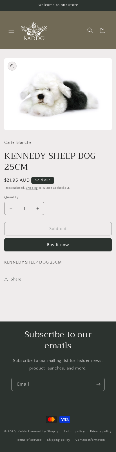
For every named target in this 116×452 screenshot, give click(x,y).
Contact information (90, 440)
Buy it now (58, 244)
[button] (11, 30)
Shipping (32, 188)
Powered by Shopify (43, 431)
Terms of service (29, 440)
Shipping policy (58, 440)
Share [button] (16, 279)
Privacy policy (101, 431)
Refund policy (74, 431)
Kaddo (22, 431)
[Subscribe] (98, 384)
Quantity (11, 197)
